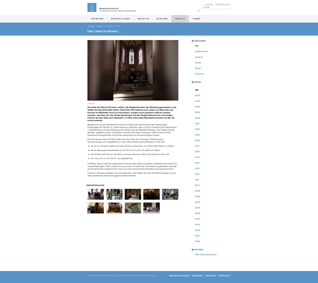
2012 (197, 174)
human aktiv (197, 276)
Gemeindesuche (223, 4)
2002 (197, 230)
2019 (197, 134)
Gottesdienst (201, 51)
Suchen (199, 11)
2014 (197, 162)
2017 (197, 146)
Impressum (210, 276)
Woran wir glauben (120, 19)
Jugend (198, 57)
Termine (196, 19)
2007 (197, 202)
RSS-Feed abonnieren (206, 254)
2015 (197, 157)
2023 (197, 112)
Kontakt (209, 4)
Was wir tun (143, 19)
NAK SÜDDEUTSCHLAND (179, 276)
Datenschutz (224, 276)
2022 (197, 118)
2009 (197, 190)
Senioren (199, 73)
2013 (197, 168)
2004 (197, 219)
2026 (197, 95)
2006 (197, 207)
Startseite (91, 26)
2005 (197, 213)
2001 (197, 235)
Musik (198, 68)
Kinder (198, 62)
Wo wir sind (162, 19)
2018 (197, 140)
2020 (197, 129)
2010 (197, 185)
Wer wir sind (97, 19)
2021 (197, 123)
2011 (197, 179)
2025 (197, 101)
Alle (197, 45)
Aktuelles (180, 19)
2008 (197, 196)
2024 (197, 106)
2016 (197, 151)
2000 (197, 241)
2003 (197, 224)
